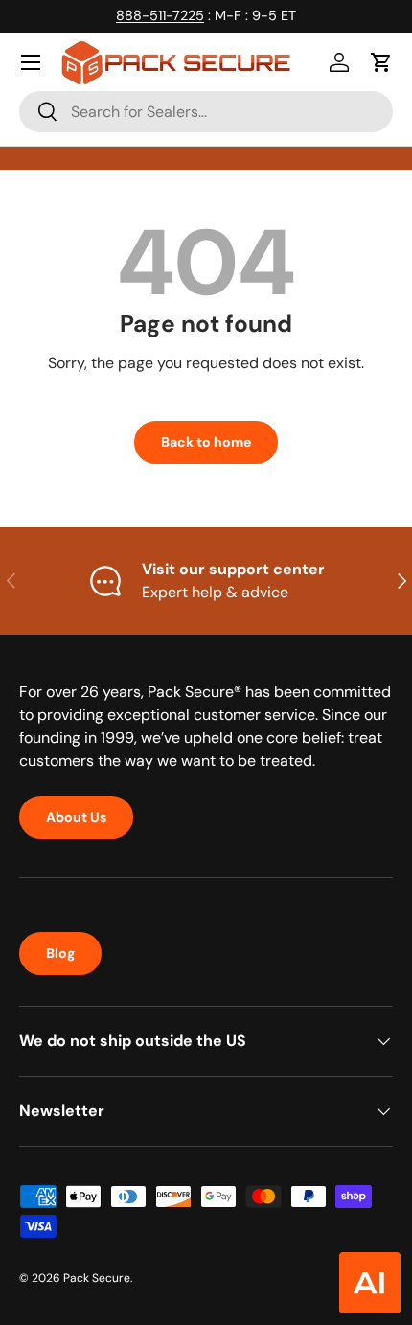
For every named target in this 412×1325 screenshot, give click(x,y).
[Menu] (31, 62)
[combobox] (206, 111)
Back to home (206, 442)
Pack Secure (96, 1278)
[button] (381, 62)
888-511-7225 (160, 15)
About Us (76, 816)
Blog (60, 953)
